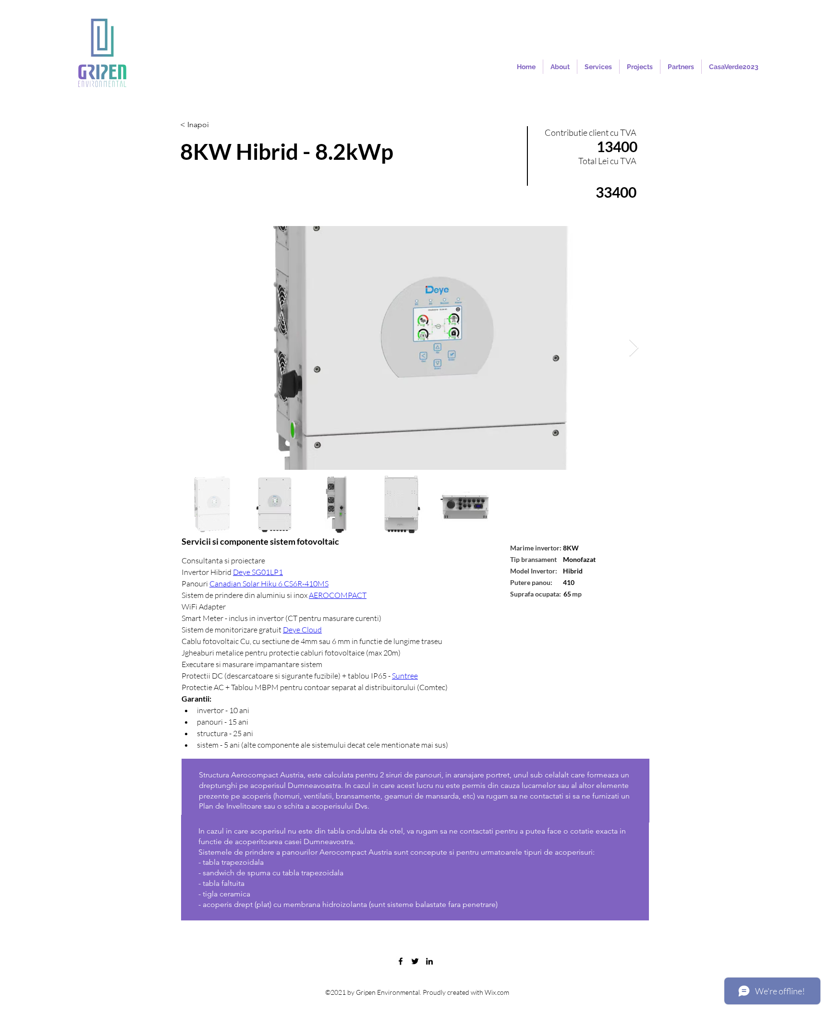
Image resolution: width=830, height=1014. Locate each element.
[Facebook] (400, 961)
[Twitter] (415, 961)
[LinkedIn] (429, 961)
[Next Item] (633, 348)
